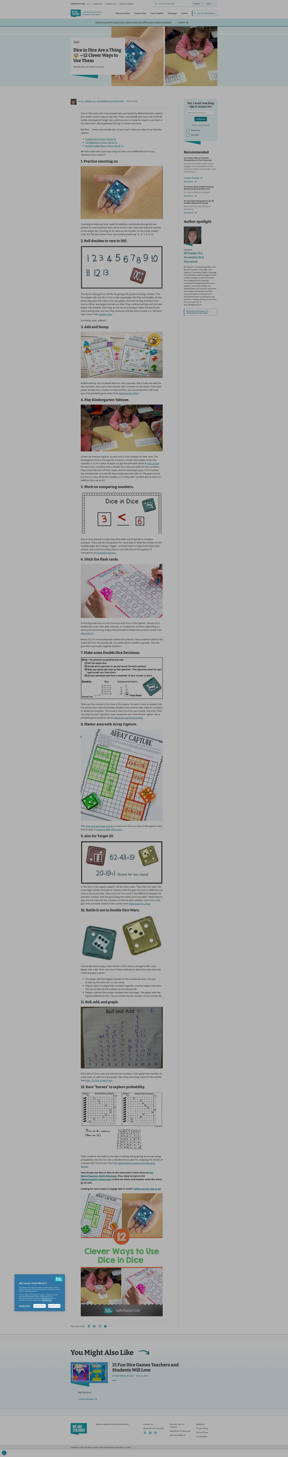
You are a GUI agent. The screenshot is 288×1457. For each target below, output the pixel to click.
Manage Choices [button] (24, 1306)
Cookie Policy (47, 1300)
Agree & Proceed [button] (54, 1306)
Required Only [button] (39, 1306)
